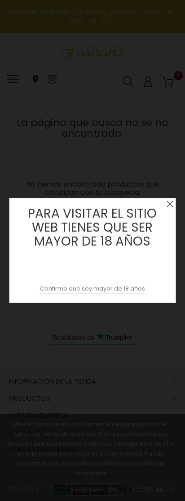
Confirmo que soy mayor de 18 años (92, 289)
